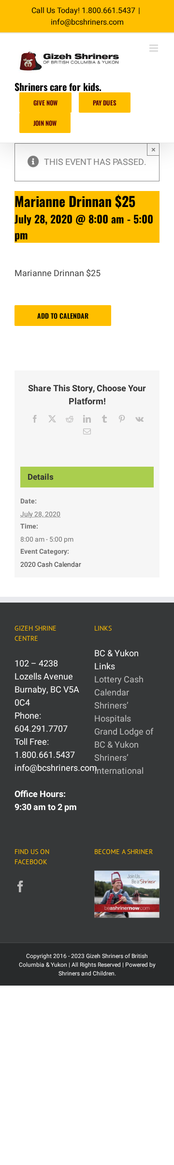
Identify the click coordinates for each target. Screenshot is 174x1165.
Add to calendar (62, 315)
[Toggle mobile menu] (154, 48)
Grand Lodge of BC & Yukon (123, 738)
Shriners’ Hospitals (112, 712)
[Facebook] (20, 886)
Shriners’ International (119, 765)
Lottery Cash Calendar (119, 686)
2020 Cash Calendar (50, 565)
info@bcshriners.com (87, 22)
